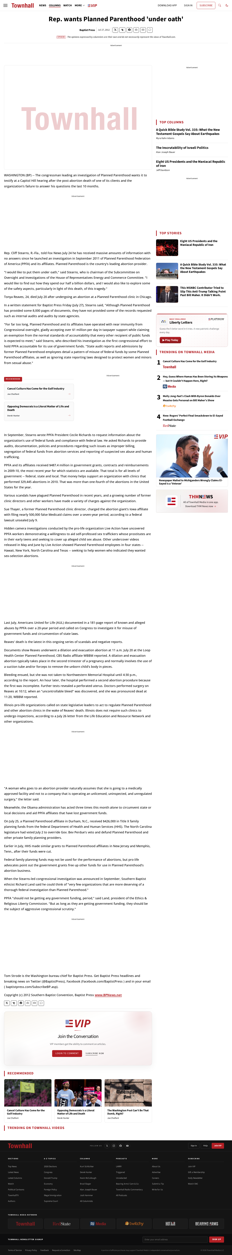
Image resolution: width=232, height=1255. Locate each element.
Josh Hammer (86, 1195)
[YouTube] (127, 1145)
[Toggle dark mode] (227, 5)
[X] (107, 1145)
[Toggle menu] (5, 5)
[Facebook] (120, 1145)
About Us (156, 1166)
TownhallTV (13, 1195)
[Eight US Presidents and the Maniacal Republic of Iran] (167, 247)
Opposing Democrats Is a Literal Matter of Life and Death (75, 1112)
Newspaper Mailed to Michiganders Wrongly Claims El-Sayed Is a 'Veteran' (190, 482)
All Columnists (86, 1201)
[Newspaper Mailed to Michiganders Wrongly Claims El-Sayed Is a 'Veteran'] (192, 456)
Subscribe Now (95, 1053)
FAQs (205, 1145)
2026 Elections (50, 1166)
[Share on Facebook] (129, 30)
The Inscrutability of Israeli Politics (182, 147)
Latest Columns (15, 1178)
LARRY (119, 1166)
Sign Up (216, 1239)
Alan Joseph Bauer (88, 1189)
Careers (155, 1178)
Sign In (194, 1145)
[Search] (219, 5)
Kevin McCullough (88, 1178)
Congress (48, 1172)
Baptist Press (87, 30)
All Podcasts (121, 1195)
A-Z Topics (50, 1158)
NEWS (42, 5)
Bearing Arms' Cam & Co (127, 1183)
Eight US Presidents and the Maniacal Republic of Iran (190, 163)
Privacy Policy (31, 1250)
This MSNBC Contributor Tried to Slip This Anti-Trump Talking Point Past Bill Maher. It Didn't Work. (203, 291)
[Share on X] (115, 30)
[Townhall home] (20, 1145)
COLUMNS (55, 5)
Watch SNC (193, 1183)
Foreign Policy (50, 1189)
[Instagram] (114, 1145)
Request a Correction (61, 1250)
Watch (11, 1183)
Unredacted (121, 1178)
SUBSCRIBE (206, 5)
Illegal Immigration (52, 1195)
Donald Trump (50, 1178)
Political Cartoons (16, 1189)
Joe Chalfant (13, 1118)
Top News (12, 1166)
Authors (11, 1201)
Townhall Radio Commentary (129, 1189)
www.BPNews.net (108, 995)
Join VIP (217, 1145)
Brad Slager (85, 1183)
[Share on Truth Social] (122, 30)
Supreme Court (51, 1201)
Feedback (44, 1250)
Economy (48, 1183)
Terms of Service (15, 1250)
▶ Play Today (170, 340)
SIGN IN (188, 5)
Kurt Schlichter (87, 1166)
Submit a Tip (158, 1183)
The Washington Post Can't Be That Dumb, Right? (128, 1112)
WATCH (67, 5)
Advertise (156, 1172)
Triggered (120, 1172)
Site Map (77, 1250)
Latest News (13, 1172)
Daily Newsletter (195, 1178)
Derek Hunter (63, 1118)
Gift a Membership (196, 1172)
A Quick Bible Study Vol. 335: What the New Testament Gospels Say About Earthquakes (188, 131)
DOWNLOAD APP (167, 5)
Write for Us (157, 1189)
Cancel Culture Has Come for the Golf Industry (26, 1112)
